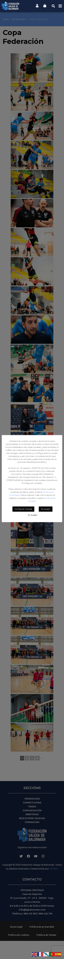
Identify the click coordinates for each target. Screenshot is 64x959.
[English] (34, 953)
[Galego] (46, 953)
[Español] (58, 953)
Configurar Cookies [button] (23, 509)
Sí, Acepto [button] (32, 515)
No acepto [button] (45, 509)
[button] (53, 6)
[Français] (40, 953)
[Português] (52, 953)
